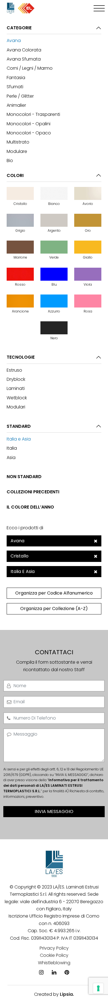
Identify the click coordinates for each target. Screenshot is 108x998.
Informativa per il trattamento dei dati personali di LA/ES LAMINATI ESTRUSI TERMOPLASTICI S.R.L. (53, 785)
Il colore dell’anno (30, 507)
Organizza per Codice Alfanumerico (54, 593)
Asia (11, 457)
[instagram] (41, 964)
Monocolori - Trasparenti (33, 114)
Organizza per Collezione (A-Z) (54, 608)
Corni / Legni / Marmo (30, 68)
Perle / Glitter (20, 96)
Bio (10, 160)
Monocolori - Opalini (28, 124)
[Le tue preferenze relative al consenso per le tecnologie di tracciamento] (98, 988)
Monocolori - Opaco (29, 133)
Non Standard (24, 476)
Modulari (16, 407)
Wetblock (17, 398)
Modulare (17, 151)
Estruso (14, 370)
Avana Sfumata (24, 59)
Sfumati (15, 87)
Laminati (16, 388)
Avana (14, 40)
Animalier (16, 105)
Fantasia (16, 77)
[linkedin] (54, 964)
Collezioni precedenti (33, 492)
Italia (12, 448)
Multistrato (18, 142)
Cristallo (20, 556)
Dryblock (16, 379)
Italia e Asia (19, 439)
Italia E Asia (23, 571)
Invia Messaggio (54, 811)
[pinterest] (67, 964)
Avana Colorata (24, 50)
